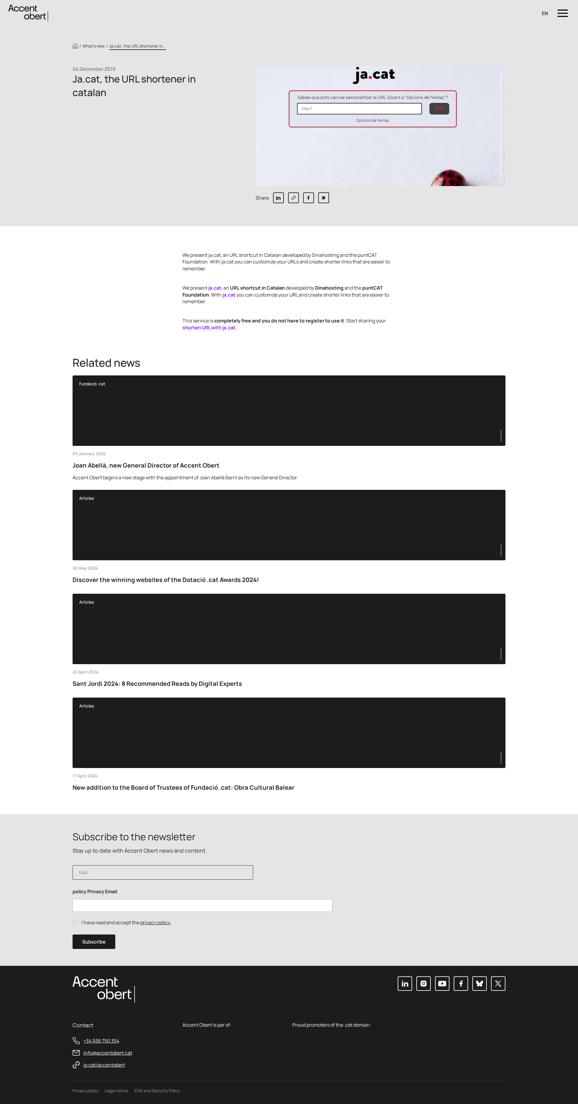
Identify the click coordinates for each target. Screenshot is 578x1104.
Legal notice (116, 1090)
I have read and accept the (126, 922)
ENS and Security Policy (157, 1090)
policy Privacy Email (95, 891)
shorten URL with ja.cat (208, 327)
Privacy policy (85, 1090)
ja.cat (214, 288)
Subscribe (94, 941)
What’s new (93, 46)
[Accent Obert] (28, 13)
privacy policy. (155, 922)
